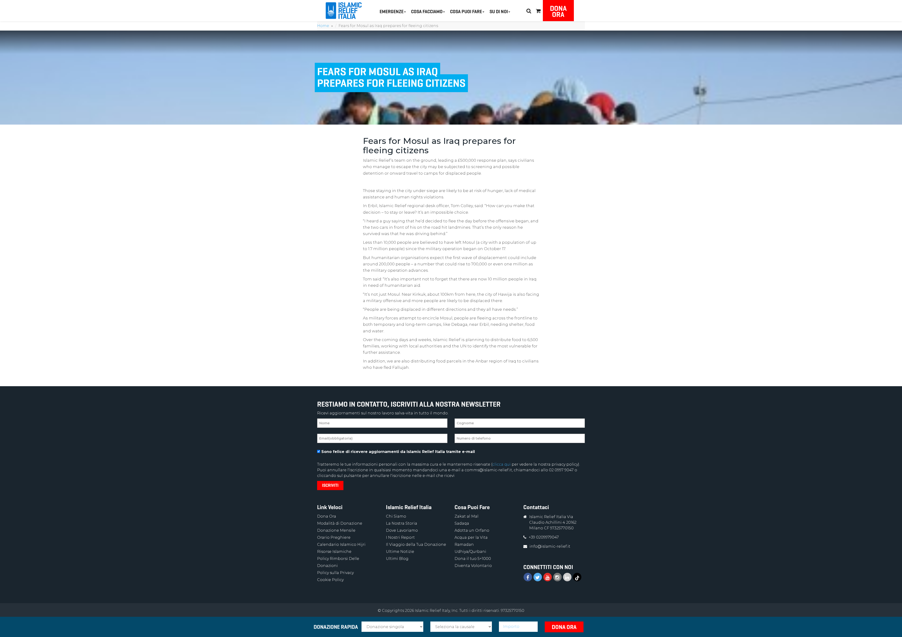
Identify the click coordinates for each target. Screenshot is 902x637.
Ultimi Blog (397, 558)
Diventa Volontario (473, 565)
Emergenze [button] (392, 12)
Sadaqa (462, 523)
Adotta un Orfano (472, 530)
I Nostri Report (400, 537)
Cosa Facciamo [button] (427, 12)
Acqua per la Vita (471, 537)
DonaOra (558, 11)
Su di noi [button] (499, 12)
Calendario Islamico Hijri (341, 544)
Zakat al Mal (466, 516)
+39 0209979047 (544, 537)
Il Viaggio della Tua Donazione (416, 544)
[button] (538, 10)
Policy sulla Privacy (335, 572)
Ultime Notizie (400, 551)
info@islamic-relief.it (549, 546)
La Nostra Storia (401, 523)
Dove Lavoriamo (402, 530)
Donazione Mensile (336, 530)
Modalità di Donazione (339, 523)
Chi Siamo (396, 516)
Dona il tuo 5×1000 (473, 558)
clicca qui (501, 464)
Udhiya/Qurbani (470, 551)
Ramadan (464, 544)
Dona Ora (326, 516)
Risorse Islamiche (334, 551)
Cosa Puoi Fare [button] (466, 12)
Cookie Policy (330, 580)
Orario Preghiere (333, 537)
